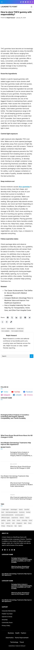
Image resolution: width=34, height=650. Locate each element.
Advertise (5, 619)
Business (21, 512)
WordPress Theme (14, 646)
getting (3, 520)
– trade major (5, 509)
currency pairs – (19, 515)
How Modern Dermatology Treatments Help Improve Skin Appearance (16, 443)
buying (28, 512)
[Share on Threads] (7, 322)
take (25, 523)
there (29, 523)
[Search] (31, 356)
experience (15, 517)
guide (8, 520)
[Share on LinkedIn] (16, 317)
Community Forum (7, 622)
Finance (12, 494)
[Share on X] (12, 317)
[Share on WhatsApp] (20, 317)
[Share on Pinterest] (25, 317)
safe (13, 523)
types (20, 526)
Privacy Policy (6, 625)
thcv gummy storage (17, 331)
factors (22, 517)
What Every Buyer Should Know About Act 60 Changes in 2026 (17, 436)
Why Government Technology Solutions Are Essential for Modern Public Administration (21, 484)
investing (24, 520)
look (2, 523)
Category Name (6, 398)
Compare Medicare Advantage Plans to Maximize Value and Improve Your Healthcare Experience (18, 300)
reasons (8, 523)
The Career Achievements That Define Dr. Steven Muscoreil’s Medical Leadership (18, 293)
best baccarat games (11, 512)
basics (21, 509)
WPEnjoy (22, 646)
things (3, 526)
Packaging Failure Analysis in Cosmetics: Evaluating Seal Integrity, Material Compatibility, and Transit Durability (15, 416)
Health (3, 328)
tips (16, 526)
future (27, 517)
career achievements (7, 515)
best (2, 512)
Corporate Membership (9, 611)
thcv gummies (5, 331)
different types (5, 517)
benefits (26, 509)
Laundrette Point (9, 7)
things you (10, 526)
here (13, 520)
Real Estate (13, 464)
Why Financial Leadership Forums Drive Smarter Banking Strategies (21, 498)
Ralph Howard (11, 17)
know (30, 520)
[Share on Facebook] (7, 317)
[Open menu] (2, 2)
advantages (14, 509)
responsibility (11, 328)
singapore (19, 523)
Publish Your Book (7, 613)
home (18, 520)
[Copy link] (11, 322)
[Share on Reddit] (29, 317)
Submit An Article (7, 616)
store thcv (20, 328)
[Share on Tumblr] (2, 322)
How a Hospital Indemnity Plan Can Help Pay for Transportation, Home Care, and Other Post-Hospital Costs (17, 307)
